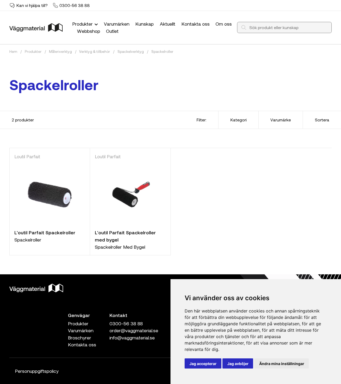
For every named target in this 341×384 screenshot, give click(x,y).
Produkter (83, 24)
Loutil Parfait (27, 156)
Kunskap (144, 24)
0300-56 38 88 (74, 5)
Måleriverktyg (60, 51)
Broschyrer (79, 338)
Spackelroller (162, 51)
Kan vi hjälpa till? (32, 5)
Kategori (238, 119)
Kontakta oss (195, 24)
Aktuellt (167, 24)
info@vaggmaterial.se (132, 338)
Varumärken (116, 24)
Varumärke (280, 119)
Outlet (112, 31)
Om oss (224, 24)
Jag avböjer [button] (238, 363)
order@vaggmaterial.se (133, 330)
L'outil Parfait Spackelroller (44, 232)
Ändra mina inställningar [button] (281, 363)
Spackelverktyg (130, 51)
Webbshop (88, 31)
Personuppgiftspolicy (37, 371)
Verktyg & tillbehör (94, 51)
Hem (13, 51)
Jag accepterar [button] (203, 363)
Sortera (322, 119)
